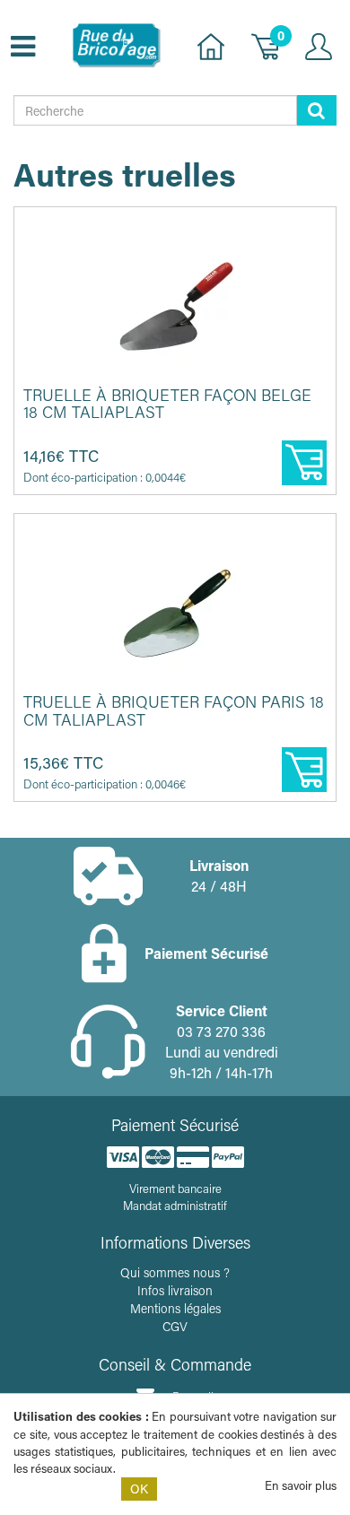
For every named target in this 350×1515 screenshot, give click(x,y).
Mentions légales (175, 1308)
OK (139, 1488)
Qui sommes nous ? (175, 1272)
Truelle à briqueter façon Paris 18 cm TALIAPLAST (173, 710)
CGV (175, 1326)
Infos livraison (175, 1290)
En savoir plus (301, 1485)
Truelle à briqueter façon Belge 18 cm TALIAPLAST (167, 403)
